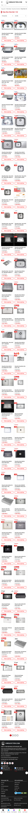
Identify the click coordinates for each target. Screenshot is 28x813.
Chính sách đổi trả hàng (5, 808)
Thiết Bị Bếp (8, 8)
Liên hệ (2, 788)
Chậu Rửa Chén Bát (16, 8)
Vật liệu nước (17, 788)
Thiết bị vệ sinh (17, 782)
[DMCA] (24, 793)
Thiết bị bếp (17, 784)
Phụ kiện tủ (16, 786)
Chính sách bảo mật (17, 808)
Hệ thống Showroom (4, 786)
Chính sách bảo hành (5, 798)
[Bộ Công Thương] (18, 793)
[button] (1, 773)
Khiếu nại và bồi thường (18, 798)
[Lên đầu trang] (25, 806)
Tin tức (2, 784)
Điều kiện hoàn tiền (17, 805)
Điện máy (16, 789)
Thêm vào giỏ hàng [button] (7, 40)
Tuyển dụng (3, 791)
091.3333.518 (6, 768)
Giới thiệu (2, 782)
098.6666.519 (20, 768)
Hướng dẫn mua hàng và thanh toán (20, 803)
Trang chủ (3, 8)
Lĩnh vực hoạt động (4, 789)
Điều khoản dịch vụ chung (5, 803)
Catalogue (3, 793)
